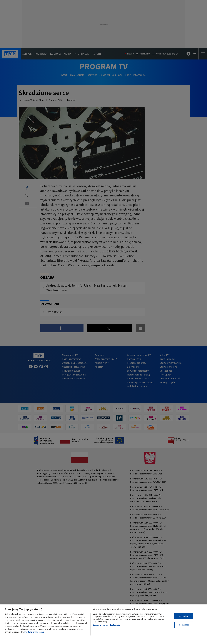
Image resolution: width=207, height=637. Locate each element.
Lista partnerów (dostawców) (107, 625)
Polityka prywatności (34, 632)
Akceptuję (183, 616)
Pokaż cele (184, 625)
